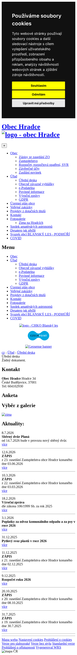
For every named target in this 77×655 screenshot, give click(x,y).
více (4, 444)
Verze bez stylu (41, 643)
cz (3, 352)
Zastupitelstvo (28, 161)
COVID (15, 238)
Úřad (13, 176)
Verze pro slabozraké (16, 643)
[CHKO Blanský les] (38, 325)
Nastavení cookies (31, 639)
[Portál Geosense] (38, 347)
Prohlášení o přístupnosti (18, 647)
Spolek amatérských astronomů (31, 226)
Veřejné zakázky (21, 207)
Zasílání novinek (30, 172)
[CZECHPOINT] (38, 339)
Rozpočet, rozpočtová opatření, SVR (44, 165)
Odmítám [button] (38, 94)
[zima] (7, 414)
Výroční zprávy (29, 195)
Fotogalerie (17, 219)
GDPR (23, 199)
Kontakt (15, 215)
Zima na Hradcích (31, 222)
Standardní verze (63, 643)
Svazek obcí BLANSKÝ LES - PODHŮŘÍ (40, 234)
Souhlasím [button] (38, 85)
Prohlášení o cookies (58, 639)
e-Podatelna (27, 188)
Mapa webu (10, 639)
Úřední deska (28, 180)
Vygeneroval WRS (48, 647)
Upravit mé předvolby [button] (38, 103)
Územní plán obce (22, 203)
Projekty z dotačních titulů (28, 211)
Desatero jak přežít (23, 230)
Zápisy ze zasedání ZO (34, 157)
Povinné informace (31, 192)
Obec (14, 153)
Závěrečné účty (29, 168)
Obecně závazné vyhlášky (36, 184)
